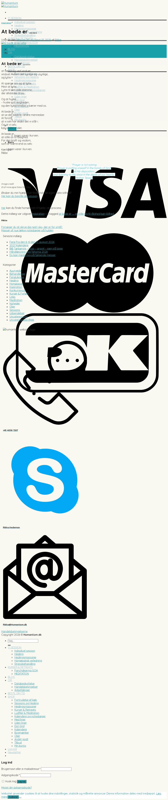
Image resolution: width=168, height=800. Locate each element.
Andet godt (21, 113)
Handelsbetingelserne (14, 631)
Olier (17, 109)
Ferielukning (17, 277)
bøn (103, 213)
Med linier (20, 719)
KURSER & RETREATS (20, 667)
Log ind (21, 781)
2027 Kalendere (19, 245)
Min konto (20, 119)
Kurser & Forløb (19, 293)
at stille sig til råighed (87, 213)
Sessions (15, 310)
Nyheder (15, 303)
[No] (20, 797)
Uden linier (20, 96)
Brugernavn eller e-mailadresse (20, 769)
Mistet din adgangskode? (16, 787)
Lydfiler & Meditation (26, 86)
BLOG (11, 49)
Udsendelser (17, 313)
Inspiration (6, 23)
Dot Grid (19, 100)
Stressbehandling (24, 35)
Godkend (13, 797)
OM (10, 52)
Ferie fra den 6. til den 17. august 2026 (32, 242)
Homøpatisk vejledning (28, 660)
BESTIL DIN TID (16, 66)
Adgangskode (10, 775)
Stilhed (110, 213)
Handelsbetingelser (26, 59)
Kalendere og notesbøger (30, 716)
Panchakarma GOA (26, 42)
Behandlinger (17, 274)
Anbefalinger (22, 690)
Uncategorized (18, 316)
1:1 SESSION (14, 18)
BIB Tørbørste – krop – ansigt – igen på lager (36, 248)
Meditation (16, 300)
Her (3, 208)
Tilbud (18, 742)
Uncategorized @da (22, 319)
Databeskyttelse (24, 56)
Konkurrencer (18, 290)
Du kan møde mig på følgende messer (33, 255)
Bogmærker (21, 732)
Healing (18, 25)
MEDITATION (21, 46)
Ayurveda (15, 270)
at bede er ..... (66, 213)
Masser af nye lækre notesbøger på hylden (27, 230)
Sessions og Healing (26, 77)
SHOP (11, 696)
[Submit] (9, 645)
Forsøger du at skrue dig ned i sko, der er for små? (32, 227)
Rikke (58, 39)
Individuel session (24, 22)
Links (12, 297)
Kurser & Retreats (25, 709)
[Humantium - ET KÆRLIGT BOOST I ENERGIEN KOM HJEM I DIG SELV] (9, 4)
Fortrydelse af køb (25, 700)
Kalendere (20, 729)
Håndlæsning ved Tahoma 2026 (29, 251)
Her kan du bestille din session (19, 196)
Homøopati (16, 283)
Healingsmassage (25, 80)
